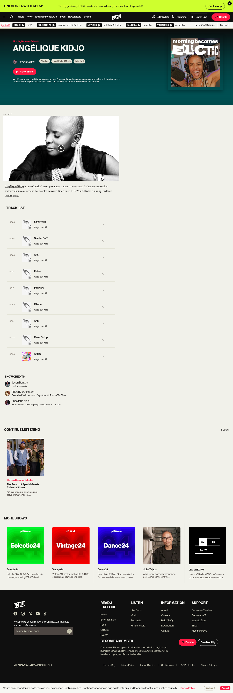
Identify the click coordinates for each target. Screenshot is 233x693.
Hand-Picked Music (62, 61)
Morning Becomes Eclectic (20, 480)
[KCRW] (19, 607)
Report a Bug (109, 665)
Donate (223, 17)
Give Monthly (208, 642)
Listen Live (201, 17)
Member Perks (199, 630)
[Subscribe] (69, 631)
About (164, 610)
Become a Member (202, 610)
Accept (225, 688)
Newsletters (74, 16)
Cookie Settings (209, 665)
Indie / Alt (79, 61)
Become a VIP (199, 615)
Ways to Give (199, 620)
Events (87, 16)
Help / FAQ (167, 620)
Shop (194, 625)
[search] (12, 17)
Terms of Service (146, 665)
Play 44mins (26, 71)
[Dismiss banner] (230, 3)
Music (21, 16)
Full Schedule (138, 625)
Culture (104, 629)
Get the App (215, 6)
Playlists (44, 61)
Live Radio (136, 610)
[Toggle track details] (103, 224)
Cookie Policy (166, 665)
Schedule (224, 25)
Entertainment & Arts (46, 16)
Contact (165, 630)
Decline (209, 688)
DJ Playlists (163, 17)
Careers (165, 615)
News (30, 16)
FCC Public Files (185, 665)
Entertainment (108, 619)
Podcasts (181, 17)
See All (225, 429)
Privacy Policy (126, 665)
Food (62, 16)
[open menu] (5, 17)
